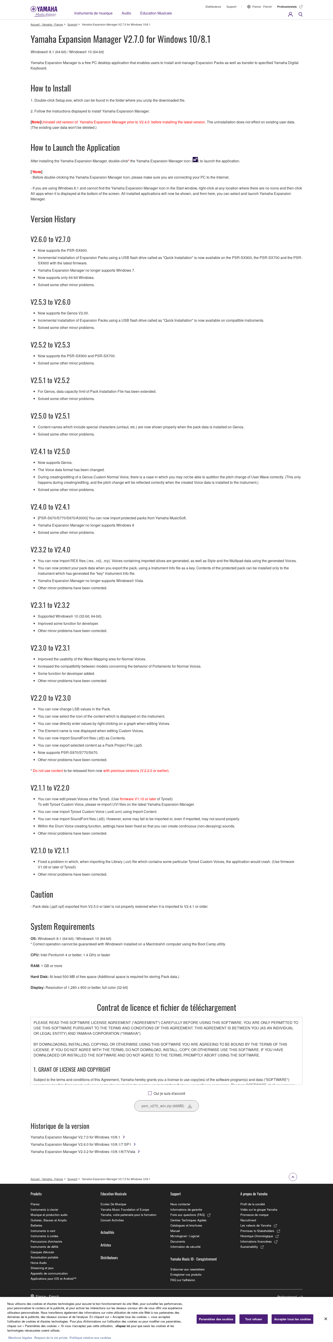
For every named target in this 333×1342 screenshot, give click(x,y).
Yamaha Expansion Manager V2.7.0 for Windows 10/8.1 (75, 1137)
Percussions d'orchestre (46, 1241)
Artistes (106, 1245)
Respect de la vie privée (51, 1337)
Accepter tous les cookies (292, 1319)
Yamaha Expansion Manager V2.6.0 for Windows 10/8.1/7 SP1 (81, 1144)
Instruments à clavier (44, 1209)
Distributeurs (213, 6)
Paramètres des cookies (216, 1319)
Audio (126, 13)
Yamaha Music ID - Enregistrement (193, 1259)
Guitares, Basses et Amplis (49, 1220)
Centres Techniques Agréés (188, 1220)
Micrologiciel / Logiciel (184, 1236)
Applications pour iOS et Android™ (53, 1278)
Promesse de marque (254, 1215)
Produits (36, 1193)
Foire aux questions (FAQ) (187, 1215)
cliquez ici (123, 1325)
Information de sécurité (185, 1246)
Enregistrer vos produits (186, 1274)
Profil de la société (252, 1204)
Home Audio (39, 1263)
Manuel (175, 1231)
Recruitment (248, 1220)
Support (231, 6)
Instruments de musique (93, 13)
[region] (166, 1319)
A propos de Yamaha (254, 1193)
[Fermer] (326, 1319)
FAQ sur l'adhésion (182, 1280)
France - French (262, 6)
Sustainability (249, 1246)
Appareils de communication (49, 1273)
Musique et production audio (49, 1215)
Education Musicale (156, 13)
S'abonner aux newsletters (187, 1269)
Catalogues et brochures (186, 1225)
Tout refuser (253, 1319)
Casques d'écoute (42, 1252)
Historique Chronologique (256, 1236)
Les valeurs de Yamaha (255, 1225)
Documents (177, 1241)
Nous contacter (180, 1204)
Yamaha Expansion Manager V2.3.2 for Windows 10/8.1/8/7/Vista (83, 1151)
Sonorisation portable (44, 1257)
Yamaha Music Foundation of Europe (125, 1209)
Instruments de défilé (44, 1246)
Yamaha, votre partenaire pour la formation (128, 1215)
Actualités (107, 1232)
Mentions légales (20, 1337)
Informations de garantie (186, 1209)
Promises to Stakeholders (257, 1231)
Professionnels (287, 7)
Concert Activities (112, 1220)
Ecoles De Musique (113, 1204)
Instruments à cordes (44, 1236)
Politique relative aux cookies (90, 1337)
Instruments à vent (43, 1231)
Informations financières (256, 1241)
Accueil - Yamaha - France (47, 24)
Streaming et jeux (42, 1268)
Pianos (35, 1204)
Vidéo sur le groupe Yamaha (258, 1209)
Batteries (36, 1225)
